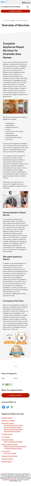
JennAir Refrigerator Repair (13, 427)
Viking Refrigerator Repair (12, 431)
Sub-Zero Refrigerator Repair (13, 425)
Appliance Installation (8, 420)
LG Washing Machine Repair (13, 448)
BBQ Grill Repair (7, 461)
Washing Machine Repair (10, 444)
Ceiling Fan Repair (7, 459)
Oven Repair (6, 437)
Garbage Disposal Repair (9, 456)
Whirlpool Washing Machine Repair (15, 446)
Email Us (27, 2)
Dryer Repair (6, 451)
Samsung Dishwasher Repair (13, 442)
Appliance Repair (7, 418)
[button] (27, 6)
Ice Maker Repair (7, 434)
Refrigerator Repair (8, 423)
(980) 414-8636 (16, 11)
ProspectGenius (12, 479)
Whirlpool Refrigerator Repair (13, 429)
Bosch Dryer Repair (10, 453)
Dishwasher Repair (8, 440)
